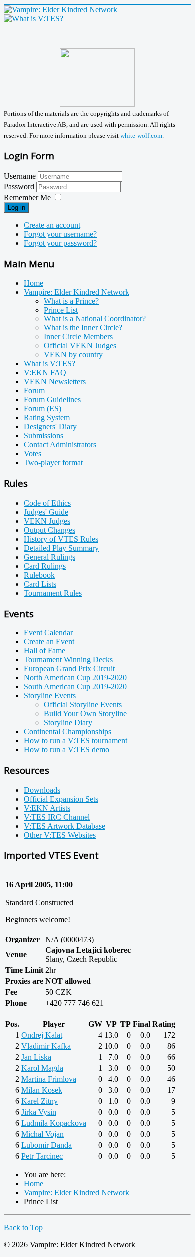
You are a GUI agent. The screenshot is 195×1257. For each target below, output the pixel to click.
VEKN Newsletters (55, 381)
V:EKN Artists (47, 808)
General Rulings (50, 557)
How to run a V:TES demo (67, 749)
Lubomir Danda (47, 1145)
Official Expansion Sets (61, 799)
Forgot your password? (60, 243)
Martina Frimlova (49, 1079)
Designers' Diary (50, 426)
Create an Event (49, 641)
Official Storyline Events (83, 704)
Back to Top (23, 1227)
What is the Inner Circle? (83, 327)
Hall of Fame (45, 650)
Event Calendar (48, 632)
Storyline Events (50, 695)
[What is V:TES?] (34, 18)
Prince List (61, 310)
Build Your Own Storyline (85, 713)
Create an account (52, 225)
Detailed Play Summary (61, 548)
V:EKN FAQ (45, 372)
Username (20, 176)
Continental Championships (68, 731)
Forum (34, 390)
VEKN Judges (47, 521)
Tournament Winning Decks (68, 659)
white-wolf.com (141, 136)
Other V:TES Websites (60, 835)
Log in (17, 207)
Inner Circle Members (78, 336)
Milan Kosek (42, 1090)
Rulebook (39, 575)
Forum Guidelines (52, 399)
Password (20, 186)
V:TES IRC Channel (57, 817)
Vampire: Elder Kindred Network (77, 292)
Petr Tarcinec (42, 1156)
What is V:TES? (50, 363)
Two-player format (53, 462)
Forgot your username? (60, 234)
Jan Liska (37, 1057)
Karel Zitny (40, 1101)
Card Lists (40, 584)
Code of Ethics (47, 503)
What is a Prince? (71, 301)
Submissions (44, 435)
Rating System (47, 417)
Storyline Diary (68, 722)
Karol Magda (43, 1068)
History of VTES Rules (61, 539)
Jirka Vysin (39, 1112)
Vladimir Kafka (46, 1046)
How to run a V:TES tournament (76, 740)
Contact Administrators (60, 444)
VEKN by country (73, 354)
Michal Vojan (43, 1134)
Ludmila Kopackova (54, 1123)
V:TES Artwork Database (65, 826)
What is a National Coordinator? (95, 318)
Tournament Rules (53, 593)
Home (34, 283)
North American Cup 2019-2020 (75, 677)
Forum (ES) (43, 408)
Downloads (42, 790)
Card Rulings (45, 566)
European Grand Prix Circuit (69, 668)
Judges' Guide (46, 512)
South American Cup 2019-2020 (75, 686)
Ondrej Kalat (42, 1035)
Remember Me (27, 197)
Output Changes (50, 530)
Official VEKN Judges (80, 345)
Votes (33, 453)
